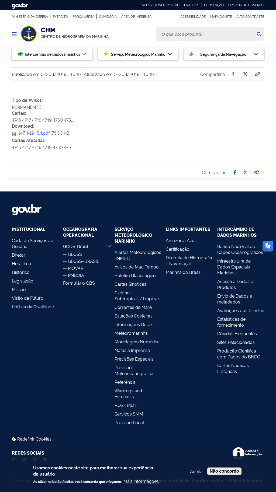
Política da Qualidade (33, 306)
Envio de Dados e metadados (234, 299)
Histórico (21, 272)
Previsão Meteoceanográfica (134, 370)
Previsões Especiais (134, 359)
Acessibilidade (193, 16)
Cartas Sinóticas (130, 284)
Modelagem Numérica (137, 341)
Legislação (214, 5)
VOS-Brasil (125, 405)
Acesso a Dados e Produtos (235, 284)
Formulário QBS (79, 283)
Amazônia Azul (181, 240)
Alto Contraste (250, 16)
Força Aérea (83, 16)
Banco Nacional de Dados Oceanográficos (240, 249)
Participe (191, 5)
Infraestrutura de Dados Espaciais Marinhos (234, 266)
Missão (19, 289)
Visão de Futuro (27, 298)
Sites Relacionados (236, 342)
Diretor (18, 255)
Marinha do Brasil (183, 272)
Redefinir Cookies (33, 439)
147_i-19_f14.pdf (34, 133)
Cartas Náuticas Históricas (233, 368)
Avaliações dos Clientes (240, 310)
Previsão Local (129, 422)
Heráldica (21, 263)
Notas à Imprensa (132, 350)
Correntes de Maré (133, 307)
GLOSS (75, 254)
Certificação (177, 249)
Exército (60, 16)
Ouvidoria (108, 16)
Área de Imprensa (136, 16)
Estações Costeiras (134, 316)
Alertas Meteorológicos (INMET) (138, 255)
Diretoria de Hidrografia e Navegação (189, 260)
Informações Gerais (134, 324)
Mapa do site (221, 16)
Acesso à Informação (161, 5)
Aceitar (197, 471)
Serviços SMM (129, 414)
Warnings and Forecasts (128, 393)
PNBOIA (76, 275)
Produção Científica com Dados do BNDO (238, 354)
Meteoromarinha (131, 333)
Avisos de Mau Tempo (137, 267)
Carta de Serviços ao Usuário (32, 243)
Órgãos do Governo (246, 5)
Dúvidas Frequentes (237, 333)
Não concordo (224, 471)
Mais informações (141, 481)
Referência (125, 382)
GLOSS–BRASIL (83, 261)
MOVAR (75, 268)
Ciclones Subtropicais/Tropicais (137, 295)
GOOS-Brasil (75, 246)
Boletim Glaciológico (135, 275)
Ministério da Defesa (30, 16)
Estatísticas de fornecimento (231, 322)
